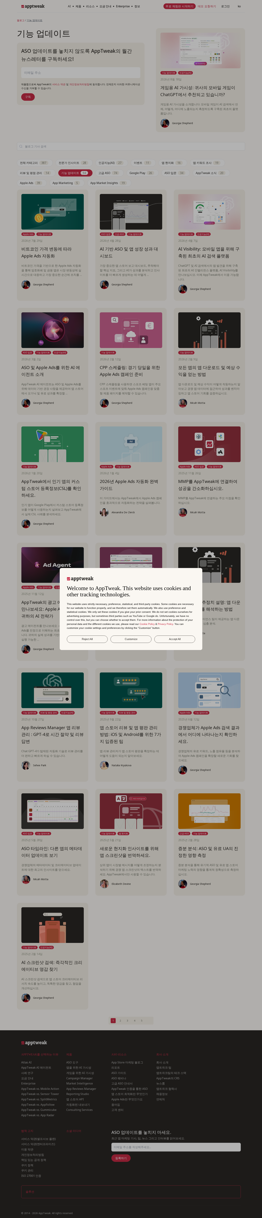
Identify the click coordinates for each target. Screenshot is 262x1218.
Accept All (175, 639)
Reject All (87, 639)
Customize (131, 639)
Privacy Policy (165, 624)
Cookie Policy (147, 624)
